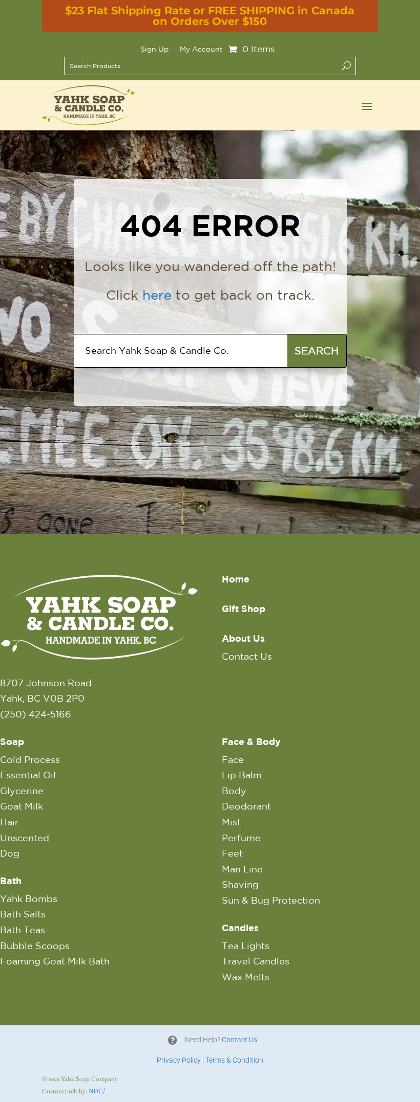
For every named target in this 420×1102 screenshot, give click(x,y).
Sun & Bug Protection (271, 900)
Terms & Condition (234, 1060)
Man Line (242, 869)
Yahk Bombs (28, 898)
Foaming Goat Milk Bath (55, 961)
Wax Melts (245, 977)
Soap (12, 741)
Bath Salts (23, 914)
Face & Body (251, 741)
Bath (11, 880)
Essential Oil (28, 775)
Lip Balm (242, 775)
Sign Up (154, 49)
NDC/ (97, 1091)
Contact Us (247, 656)
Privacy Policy (179, 1060)
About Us (243, 638)
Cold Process (30, 759)
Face (233, 759)
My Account (201, 49)
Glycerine (22, 790)
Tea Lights (245, 945)
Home (235, 579)
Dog (9, 853)
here (157, 294)
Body (234, 790)
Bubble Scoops (35, 945)
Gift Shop (243, 608)
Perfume (241, 838)
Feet (232, 853)
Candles (240, 928)
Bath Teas (22, 930)
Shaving (240, 884)
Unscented (24, 838)
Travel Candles (255, 961)
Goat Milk (21, 806)
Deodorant (246, 806)
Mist (231, 822)
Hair (9, 822)
